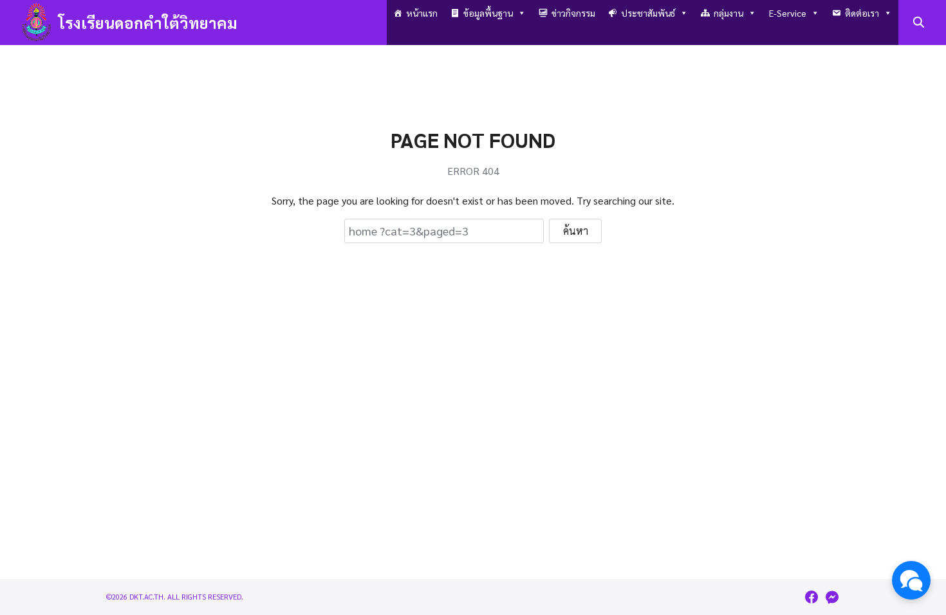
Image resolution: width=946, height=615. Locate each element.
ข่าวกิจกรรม (573, 13)
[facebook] (811, 597)
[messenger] (832, 597)
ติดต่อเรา (862, 13)
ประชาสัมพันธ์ (648, 13)
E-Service (787, 13)
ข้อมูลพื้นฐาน (488, 13)
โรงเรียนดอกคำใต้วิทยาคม (148, 22)
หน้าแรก (422, 13)
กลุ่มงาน (728, 13)
